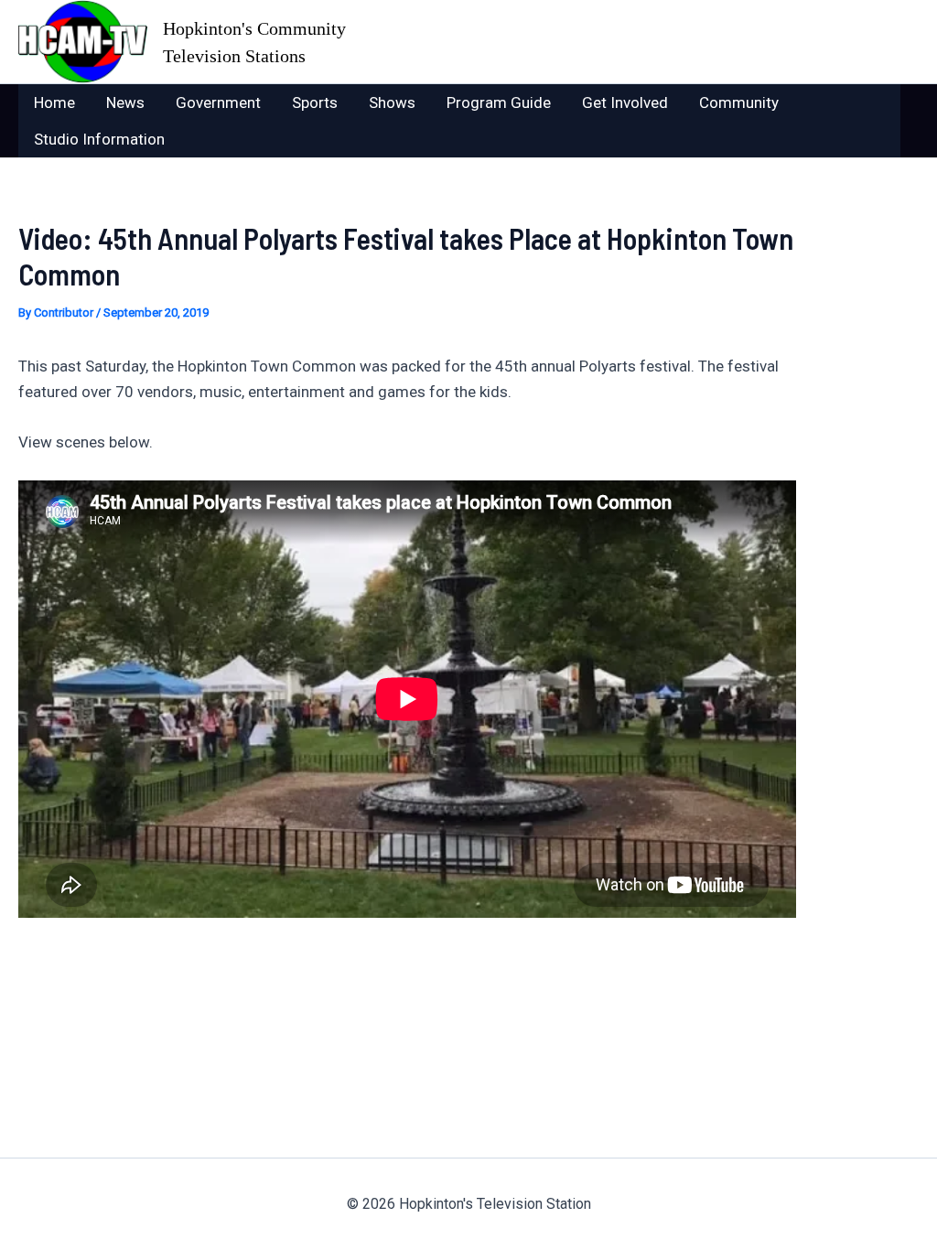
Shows (392, 102)
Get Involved (625, 102)
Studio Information (99, 139)
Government (218, 102)
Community (739, 102)
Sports (315, 102)
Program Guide (499, 102)
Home (54, 102)
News (125, 102)
